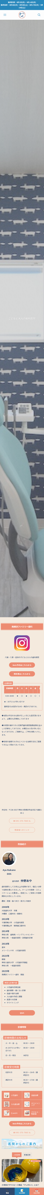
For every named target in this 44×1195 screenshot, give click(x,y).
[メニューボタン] (5, 15)
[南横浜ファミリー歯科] (22, 15)
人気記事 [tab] (17, 1155)
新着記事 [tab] (27, 1155)
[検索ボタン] (39, 15)
